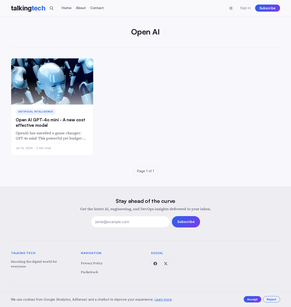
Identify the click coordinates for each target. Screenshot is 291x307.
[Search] (51, 8)
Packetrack (89, 272)
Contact (97, 8)
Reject (271, 299)
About (81, 8)
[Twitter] (165, 263)
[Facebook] (155, 263)
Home (66, 8)
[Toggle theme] (231, 8)
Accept (252, 299)
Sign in (245, 8)
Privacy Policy (92, 263)
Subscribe (267, 8)
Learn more (163, 299)
